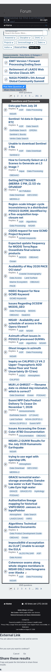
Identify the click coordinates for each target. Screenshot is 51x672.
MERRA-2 (14, 199)
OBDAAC (14, 175)
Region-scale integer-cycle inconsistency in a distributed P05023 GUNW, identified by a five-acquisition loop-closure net (28, 210)
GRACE (13, 491)
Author (7, 47)
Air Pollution (25, 191)
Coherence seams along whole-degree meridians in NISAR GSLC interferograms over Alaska (27, 567)
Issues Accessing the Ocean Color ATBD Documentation (27, 430)
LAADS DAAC (16, 518)
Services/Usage (25, 42)
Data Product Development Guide (26, 533)
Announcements (27, 411)
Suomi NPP (35, 423)
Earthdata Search (18, 130)
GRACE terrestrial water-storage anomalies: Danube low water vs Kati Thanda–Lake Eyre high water (27, 482)
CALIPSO (14, 379)
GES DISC (32, 195)
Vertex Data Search (19, 138)
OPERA (33, 130)
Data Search (32, 126)
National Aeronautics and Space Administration (25, 615)
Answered (9, 38)
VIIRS (29, 518)
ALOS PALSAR (26, 553)
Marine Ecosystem (18, 282)
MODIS (22, 257)
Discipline (24, 38)
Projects (8, 42)
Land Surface (31, 278)
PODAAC (41, 395)
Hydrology (39, 491)
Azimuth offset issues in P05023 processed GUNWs (27, 337)
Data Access (16, 278)
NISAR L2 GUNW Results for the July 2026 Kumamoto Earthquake (27, 444)
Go (24, 654)
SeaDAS (26, 315)
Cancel (16, 654)
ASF (21, 110)
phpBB (18, 622)
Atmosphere (34, 375)
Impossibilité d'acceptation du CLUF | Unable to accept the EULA (26, 546)
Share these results (13, 90)
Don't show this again (11, 31)
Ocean (13, 261)
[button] (10, 96)
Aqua (21, 171)
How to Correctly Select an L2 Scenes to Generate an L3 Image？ (28, 163)
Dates (40, 42)
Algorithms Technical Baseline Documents (22, 525)
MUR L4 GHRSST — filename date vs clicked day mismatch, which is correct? (28, 388)
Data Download (33, 151)
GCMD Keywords (27, 238)
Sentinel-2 (14, 155)
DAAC (38, 38)
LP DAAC (33, 415)
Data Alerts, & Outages (30, 55)
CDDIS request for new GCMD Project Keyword (28, 232)
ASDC (22, 375)
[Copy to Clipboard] (1, 670)
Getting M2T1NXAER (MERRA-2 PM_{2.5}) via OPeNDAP (24, 184)
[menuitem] (23, 603)
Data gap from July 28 (23, 105)
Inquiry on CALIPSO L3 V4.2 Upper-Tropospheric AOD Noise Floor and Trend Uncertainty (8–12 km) (27, 366)
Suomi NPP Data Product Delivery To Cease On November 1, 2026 (25, 404)
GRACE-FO (26, 491)
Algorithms (31, 221)
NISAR (13, 114)
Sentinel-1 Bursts (18, 134)
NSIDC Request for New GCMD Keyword (24, 292)
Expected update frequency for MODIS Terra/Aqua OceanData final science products (27, 248)
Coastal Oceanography (30, 274)
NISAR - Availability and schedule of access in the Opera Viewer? (25, 323)
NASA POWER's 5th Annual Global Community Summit (27, 79)
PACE (12, 286)
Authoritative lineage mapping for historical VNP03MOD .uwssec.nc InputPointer (24, 505)
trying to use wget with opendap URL (24, 458)
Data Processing (34, 110)
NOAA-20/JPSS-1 (33, 419)
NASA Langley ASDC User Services (29, 612)
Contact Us (25, 620)
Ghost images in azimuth (25, 348)
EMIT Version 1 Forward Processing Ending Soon (25, 62)
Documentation (26, 436)
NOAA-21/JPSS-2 (18, 423)
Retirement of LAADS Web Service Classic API (26, 71)
